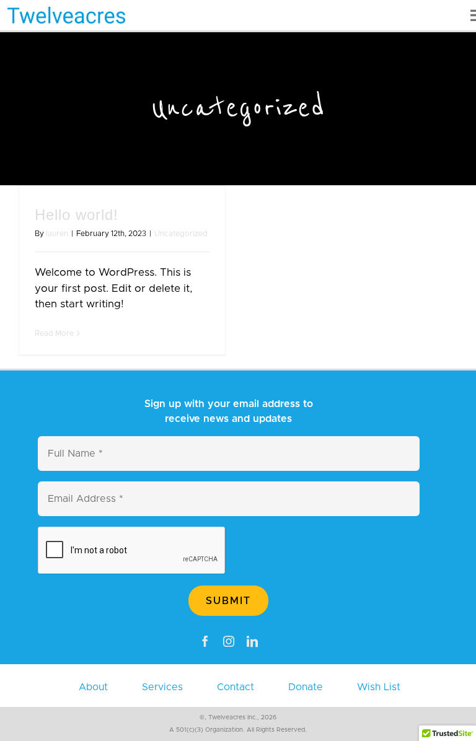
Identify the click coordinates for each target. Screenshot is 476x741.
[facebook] (205, 641)
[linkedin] (252, 641)
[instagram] (228, 641)
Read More (54, 333)
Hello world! (76, 214)
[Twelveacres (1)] (66, 12)
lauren (57, 233)
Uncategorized (181, 233)
